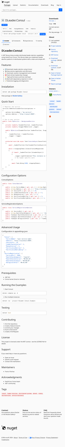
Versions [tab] (6, 44)
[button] (43, 34)
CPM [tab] (27, 28)
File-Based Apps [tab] (19, 31)
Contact (5, 410)
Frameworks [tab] (16, 41)
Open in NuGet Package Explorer (56, 74)
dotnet (59, 109)
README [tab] (6, 41)
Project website (56, 46)
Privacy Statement (52, 437)
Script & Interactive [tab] (7, 31)
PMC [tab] (10, 28)
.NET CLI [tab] (5, 28)
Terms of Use (23, 437)
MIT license (54, 55)
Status (25, 410)
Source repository (54, 50)
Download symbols (54, 67)
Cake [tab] (26, 31)
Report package (56, 84)
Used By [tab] (39, 41)
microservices (54, 112)
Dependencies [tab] (28, 41)
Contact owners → (54, 91)
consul (52, 101)
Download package (54, 59)
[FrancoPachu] (50, 94)
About (16, 437)
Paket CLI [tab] (33, 28)
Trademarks (5, 440)
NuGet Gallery (17, 96)
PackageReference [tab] (18, 28)
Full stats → (52, 21)
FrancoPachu (57, 95)
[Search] (60, 9)
